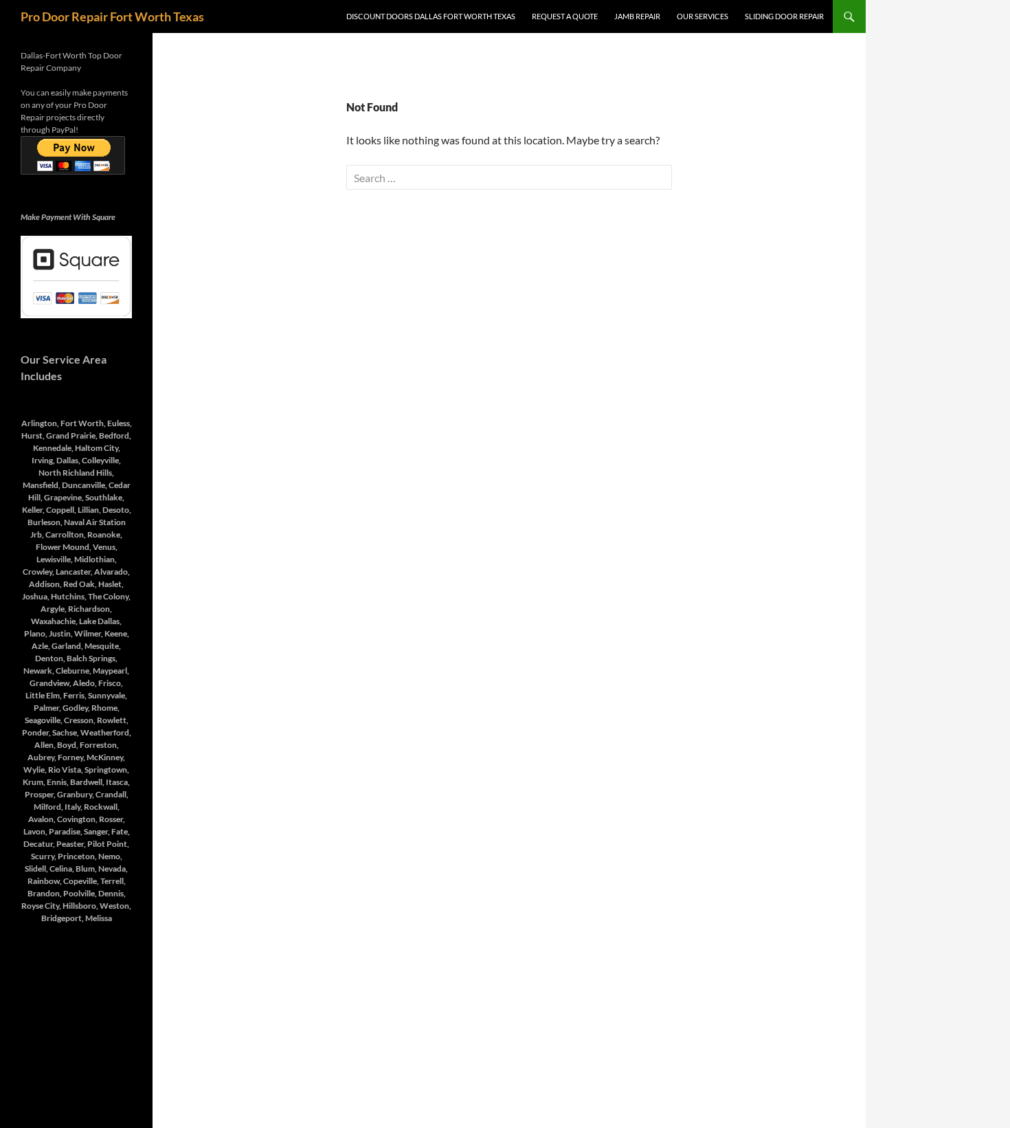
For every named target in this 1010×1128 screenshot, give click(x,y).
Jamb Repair (637, 16)
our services (702, 16)
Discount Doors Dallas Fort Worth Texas (430, 16)
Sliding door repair (784, 16)
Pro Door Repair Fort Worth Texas (112, 16)
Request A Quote (565, 16)
